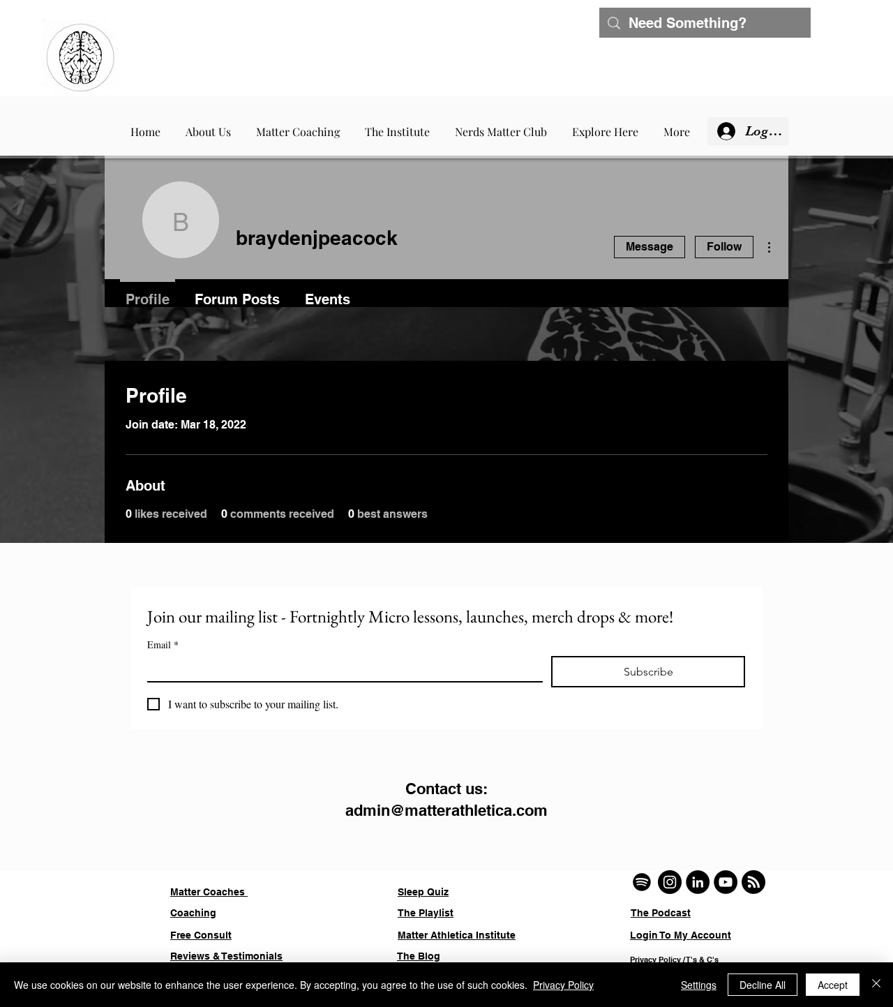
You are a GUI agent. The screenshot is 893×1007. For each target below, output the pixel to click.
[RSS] (753, 882)
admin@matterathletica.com (446, 810)
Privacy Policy (563, 985)
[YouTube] (725, 882)
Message (649, 246)
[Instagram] (670, 882)
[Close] (876, 985)
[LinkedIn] (698, 882)
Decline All (763, 985)
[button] (297, 125)
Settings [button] (698, 985)
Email (163, 644)
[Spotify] (642, 882)
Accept (833, 985)
